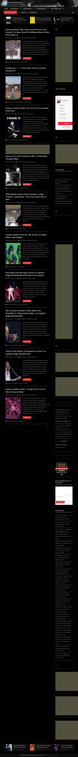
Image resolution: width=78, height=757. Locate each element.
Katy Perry (64, 427)
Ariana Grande (61, 410)
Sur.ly (64, 472)
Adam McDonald (23, 38)
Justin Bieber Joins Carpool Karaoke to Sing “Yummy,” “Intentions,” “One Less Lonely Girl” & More (25, 197)
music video (60, 434)
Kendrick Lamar (60, 430)
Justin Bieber (62, 425)
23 (13, 427)
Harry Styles (61, 423)
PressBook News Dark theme (51, 755)
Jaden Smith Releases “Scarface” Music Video (19, 746)
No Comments (33, 38)
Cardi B (64, 414)
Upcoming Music (41, 8)
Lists (62, 22)
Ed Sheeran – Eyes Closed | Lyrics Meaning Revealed (43, 19)
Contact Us (24, 12)
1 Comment (33, 278)
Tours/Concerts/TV (10, 12)
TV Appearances (21, 228)
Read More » (27, 58)
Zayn (64, 447)
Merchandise (33, 12)
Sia (59, 441)
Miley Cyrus (68, 432)
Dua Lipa (69, 416)
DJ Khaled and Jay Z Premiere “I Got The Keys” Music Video (19, 19)
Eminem (61, 421)
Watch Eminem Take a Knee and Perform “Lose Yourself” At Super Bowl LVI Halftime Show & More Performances (27, 32)
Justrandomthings (14, 2)
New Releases (14, 8)
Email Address (60, 496)
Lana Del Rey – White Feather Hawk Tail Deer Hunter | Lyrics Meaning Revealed (63, 579)
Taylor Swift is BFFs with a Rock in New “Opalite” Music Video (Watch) (63, 639)
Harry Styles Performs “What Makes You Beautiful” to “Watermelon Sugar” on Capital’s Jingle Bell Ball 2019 (25, 313)
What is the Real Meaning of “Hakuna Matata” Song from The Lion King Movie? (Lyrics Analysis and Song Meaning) (43, 746)
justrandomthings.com (62, 468)
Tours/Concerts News (12, 62)
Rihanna (61, 436)
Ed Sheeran (61, 418)
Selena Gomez (60, 438)
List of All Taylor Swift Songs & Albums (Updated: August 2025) (67, 19)
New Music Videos (16, 22)
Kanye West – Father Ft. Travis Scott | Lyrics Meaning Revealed (63, 181)
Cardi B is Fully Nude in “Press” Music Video (67, 746)
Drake (63, 416)
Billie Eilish (61, 412)
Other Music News (56, 8)
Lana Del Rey (60, 432)
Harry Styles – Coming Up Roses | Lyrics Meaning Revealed (62, 571)
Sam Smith (67, 436)
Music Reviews (27, 8)
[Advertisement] (27, 149)
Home (6, 8)
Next (47, 427)
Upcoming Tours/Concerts (24, 102)
